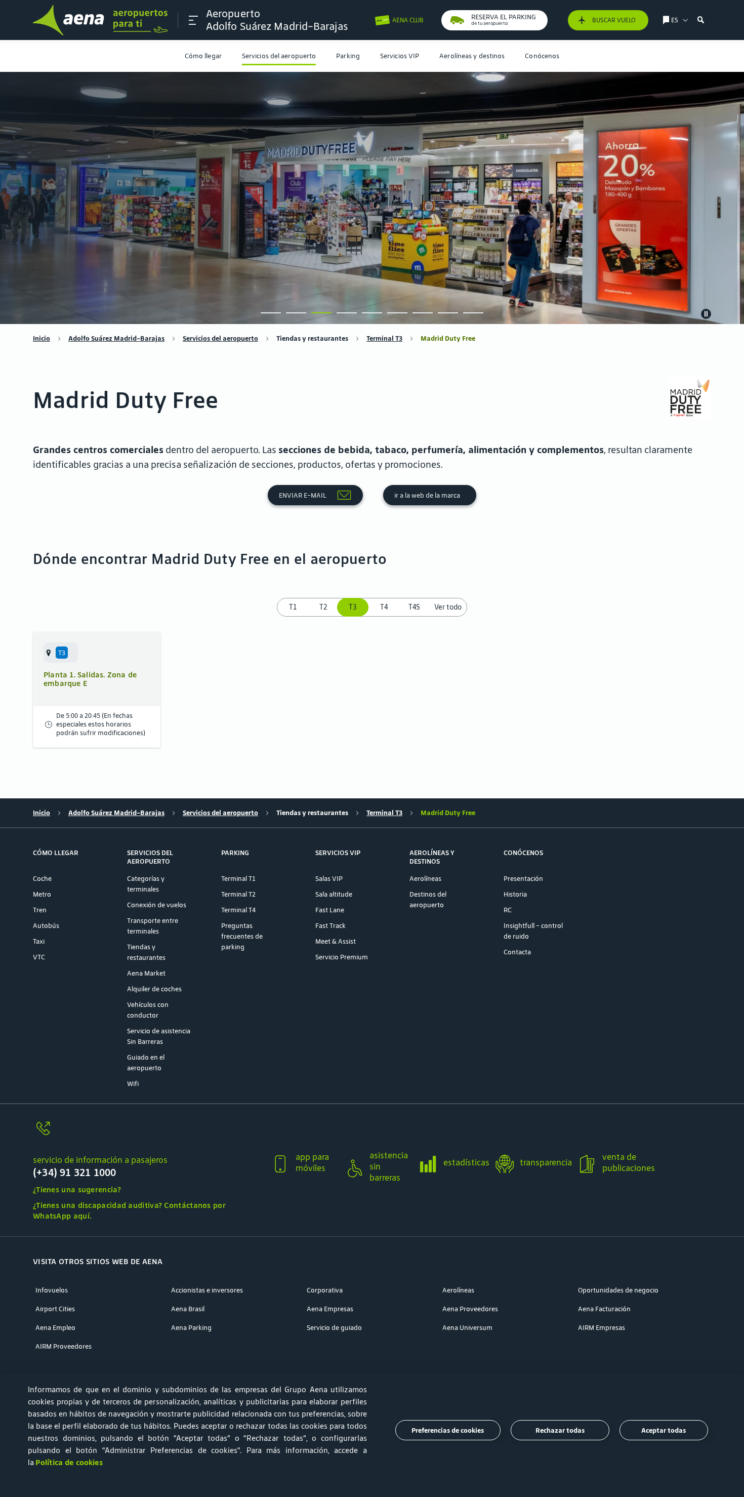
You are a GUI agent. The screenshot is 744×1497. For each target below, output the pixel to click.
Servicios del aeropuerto (279, 56)
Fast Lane (329, 910)
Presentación (523, 878)
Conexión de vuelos (156, 905)
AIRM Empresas (601, 1327)
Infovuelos (51, 1290)
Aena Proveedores (470, 1309)
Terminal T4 (238, 910)
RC (508, 910)
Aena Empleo (55, 1327)
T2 (323, 607)
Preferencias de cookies (447, 1430)
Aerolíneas (425, 878)
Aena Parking (191, 1327)
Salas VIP (329, 878)
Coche (42, 878)
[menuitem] (203, 56)
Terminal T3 (384, 338)
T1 (293, 607)
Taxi (39, 941)
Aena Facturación (604, 1309)
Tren (40, 910)
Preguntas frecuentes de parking (242, 936)
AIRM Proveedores (63, 1346)
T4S (414, 607)
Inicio (41, 338)
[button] (193, 20)
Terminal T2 (238, 894)
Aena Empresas (330, 1309)
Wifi (133, 1083)
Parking (348, 56)
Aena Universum (467, 1327)
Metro (42, 894)
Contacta (517, 952)
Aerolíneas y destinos (472, 56)
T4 (384, 607)
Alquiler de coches (154, 989)
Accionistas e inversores (207, 1290)
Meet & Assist (335, 941)
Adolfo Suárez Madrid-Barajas (116, 338)
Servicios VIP (399, 56)
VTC (39, 957)
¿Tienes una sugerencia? (77, 1189)
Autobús (46, 925)
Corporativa (325, 1290)
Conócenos (542, 56)
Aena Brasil (187, 1309)
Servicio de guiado (334, 1327)
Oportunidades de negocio (618, 1290)
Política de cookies (69, 1462)
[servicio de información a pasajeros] (148, 1134)
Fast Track (330, 925)
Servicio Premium (341, 957)
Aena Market (146, 973)
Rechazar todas (560, 1430)
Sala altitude (333, 894)
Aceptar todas (663, 1430)
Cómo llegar (203, 56)
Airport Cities (55, 1309)
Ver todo (448, 607)
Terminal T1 (238, 878)
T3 (353, 607)
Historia (515, 894)
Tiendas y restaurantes (312, 338)
